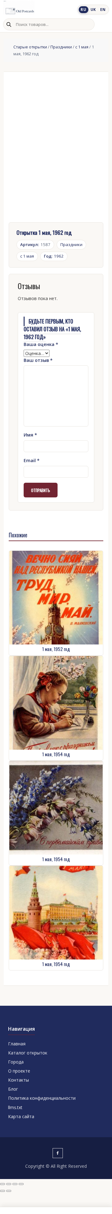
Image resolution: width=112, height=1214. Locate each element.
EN (102, 9)
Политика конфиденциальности (42, 1098)
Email (32, 460)
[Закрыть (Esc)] (21, 1184)
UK (93, 9)
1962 (54, 256)
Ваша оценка (41, 344)
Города (16, 1062)
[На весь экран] (8, 1184)
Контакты (18, 1080)
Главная (17, 1044)
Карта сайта (21, 1116)
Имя (30, 435)
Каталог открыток (27, 1053)
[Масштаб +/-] (2, 1184)
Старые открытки (30, 47)
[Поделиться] (14, 1184)
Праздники (61, 47)
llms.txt (15, 1107)
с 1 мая (81, 47)
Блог (13, 1089)
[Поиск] (9, 24)
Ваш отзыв (38, 360)
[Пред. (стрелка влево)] (2, 1191)
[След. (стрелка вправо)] (8, 1191)
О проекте (19, 1071)
